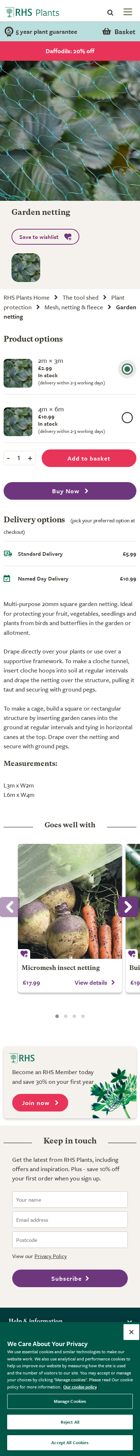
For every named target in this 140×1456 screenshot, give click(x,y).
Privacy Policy (50, 1256)
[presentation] (128, 907)
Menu (127, 11)
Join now (36, 1102)
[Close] (131, 1332)
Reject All (70, 1422)
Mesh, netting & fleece (74, 306)
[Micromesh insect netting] (70, 901)
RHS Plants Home (27, 297)
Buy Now (66, 490)
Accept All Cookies (69, 1442)
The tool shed (80, 297)
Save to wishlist (39, 237)
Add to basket (88, 458)
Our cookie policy (80, 1386)
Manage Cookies (70, 1401)
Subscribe (66, 1278)
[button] (57, 1016)
